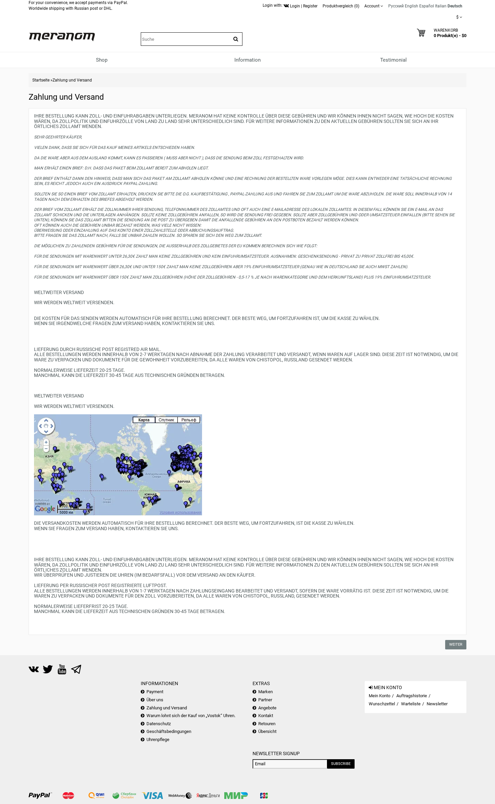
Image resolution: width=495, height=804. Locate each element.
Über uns (154, 699)
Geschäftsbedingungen (168, 731)
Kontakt (265, 715)
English (411, 6)
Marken (265, 691)
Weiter (455, 644)
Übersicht (267, 731)
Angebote (267, 707)
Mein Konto (379, 695)
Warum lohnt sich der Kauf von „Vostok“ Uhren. (190, 715)
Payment (154, 691)
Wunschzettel (382, 703)
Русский (396, 6)
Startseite (41, 80)
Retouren (266, 723)
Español (426, 6)
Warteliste (411, 703)
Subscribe (341, 764)
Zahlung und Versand (72, 80)
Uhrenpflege (157, 739)
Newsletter (437, 703)
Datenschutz (158, 723)
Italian (441, 6)
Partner (265, 699)
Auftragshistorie (411, 695)
